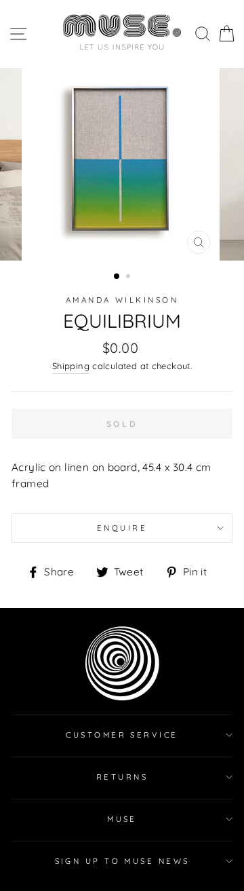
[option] (122, 164)
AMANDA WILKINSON (122, 300)
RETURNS (122, 777)
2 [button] (129, 277)
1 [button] (117, 276)
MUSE (122, 819)
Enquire (122, 528)
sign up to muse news (122, 861)
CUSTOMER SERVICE (122, 735)
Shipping (70, 365)
